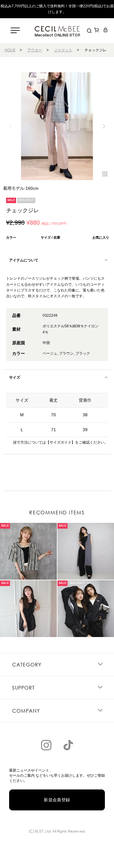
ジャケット (63, 50)
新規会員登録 (57, 799)
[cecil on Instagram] (46, 745)
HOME (10, 50)
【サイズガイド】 (60, 442)
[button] (104, 126)
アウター (34, 50)
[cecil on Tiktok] (68, 745)
